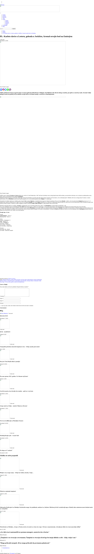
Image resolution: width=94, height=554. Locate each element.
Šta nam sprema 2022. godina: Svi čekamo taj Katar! (14, 376)
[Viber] (10, 89)
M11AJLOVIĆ (4, 316)
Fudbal (4, 14)
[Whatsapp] (8, 89)
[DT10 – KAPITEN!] (5, 328)
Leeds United (13, 279)
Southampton (39, 279)
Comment (2, 296)
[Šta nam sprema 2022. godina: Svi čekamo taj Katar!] (5, 373)
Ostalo (4, 19)
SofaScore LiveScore (11, 278)
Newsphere (12, 553)
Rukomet (4, 17)
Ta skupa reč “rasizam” (6, 450)
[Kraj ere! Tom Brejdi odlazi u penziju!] (5, 359)
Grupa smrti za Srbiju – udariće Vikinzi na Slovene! (13, 406)
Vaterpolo (7, 22)
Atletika (6, 20)
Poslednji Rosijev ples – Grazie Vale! (9, 435)
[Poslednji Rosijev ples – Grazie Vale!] (5, 433)
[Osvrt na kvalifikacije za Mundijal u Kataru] (5, 418)
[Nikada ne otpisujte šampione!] (9, 488)
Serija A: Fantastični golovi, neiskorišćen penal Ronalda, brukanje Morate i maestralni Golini (20, 280)
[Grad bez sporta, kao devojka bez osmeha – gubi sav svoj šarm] (5, 388)
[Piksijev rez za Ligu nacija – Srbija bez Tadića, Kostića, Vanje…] (9, 470)
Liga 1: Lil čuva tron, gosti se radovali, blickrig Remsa (12, 281)
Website (1, 303)
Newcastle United (26, 279)
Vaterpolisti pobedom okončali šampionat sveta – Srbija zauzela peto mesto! (20, 346)
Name (1, 298)
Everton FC (8, 279)
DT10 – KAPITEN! (5, 332)
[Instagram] (3, 89)
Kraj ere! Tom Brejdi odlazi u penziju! (10, 361)
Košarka (4, 16)
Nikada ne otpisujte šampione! (8, 491)
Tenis (4, 18)
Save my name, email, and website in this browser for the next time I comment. (17, 305)
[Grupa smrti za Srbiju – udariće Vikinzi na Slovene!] (5, 403)
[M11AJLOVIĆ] (4, 313)
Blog (4, 26)
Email (1, 300)
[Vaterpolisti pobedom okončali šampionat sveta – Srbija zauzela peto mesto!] (5, 344)
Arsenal (3, 279)
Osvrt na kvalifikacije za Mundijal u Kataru (11, 420)
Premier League (33, 279)
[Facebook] (1, 89)
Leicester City (19, 279)
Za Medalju (5, 25)
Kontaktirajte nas (6, 547)
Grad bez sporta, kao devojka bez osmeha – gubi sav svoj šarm (16, 391)
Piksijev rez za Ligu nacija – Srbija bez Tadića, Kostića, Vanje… (17, 472)
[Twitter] (5, 89)
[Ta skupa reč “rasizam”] (5, 447)
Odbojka (7, 21)
